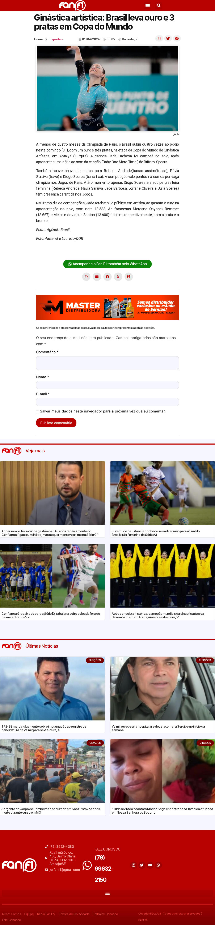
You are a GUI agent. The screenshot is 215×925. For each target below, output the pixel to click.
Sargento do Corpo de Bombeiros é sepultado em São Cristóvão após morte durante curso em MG (50, 810)
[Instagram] (133, 865)
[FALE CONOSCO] (87, 865)
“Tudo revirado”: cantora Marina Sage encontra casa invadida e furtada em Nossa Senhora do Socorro (162, 810)
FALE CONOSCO (107, 849)
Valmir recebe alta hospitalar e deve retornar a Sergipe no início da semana (158, 728)
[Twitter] (142, 865)
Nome (42, 377)
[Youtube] (150, 865)
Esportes (56, 39)
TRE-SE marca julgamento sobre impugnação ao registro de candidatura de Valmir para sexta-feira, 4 (43, 728)
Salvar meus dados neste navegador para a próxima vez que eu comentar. (103, 411)
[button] (147, 5)
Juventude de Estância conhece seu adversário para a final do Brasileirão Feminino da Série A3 (156, 533)
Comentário (47, 352)
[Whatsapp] (158, 865)
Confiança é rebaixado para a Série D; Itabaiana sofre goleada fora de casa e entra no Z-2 (50, 615)
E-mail (43, 394)
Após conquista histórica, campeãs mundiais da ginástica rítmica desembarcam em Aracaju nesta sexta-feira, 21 (158, 615)
